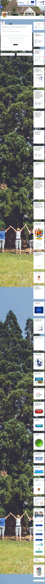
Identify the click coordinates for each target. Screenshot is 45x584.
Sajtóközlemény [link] (39, 266)
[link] (1, 7)
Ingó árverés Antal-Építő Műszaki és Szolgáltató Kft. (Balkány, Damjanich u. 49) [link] (16, 35)
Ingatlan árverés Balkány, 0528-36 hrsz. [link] (16, 42)
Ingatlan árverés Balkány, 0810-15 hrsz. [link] (16, 40)
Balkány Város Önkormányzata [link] (14, 12)
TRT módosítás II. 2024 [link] (38, 244)
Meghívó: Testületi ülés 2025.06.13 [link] (8, 54)
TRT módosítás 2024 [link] (38, 243)
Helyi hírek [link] (6, 47)
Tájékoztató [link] (39, 265)
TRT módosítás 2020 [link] (38, 242)
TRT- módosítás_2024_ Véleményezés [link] (38, 246)
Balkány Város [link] (11, 29)
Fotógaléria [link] (39, 84)
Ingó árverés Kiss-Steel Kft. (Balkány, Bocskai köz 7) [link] (16, 37)
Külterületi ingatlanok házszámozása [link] (24, 54)
